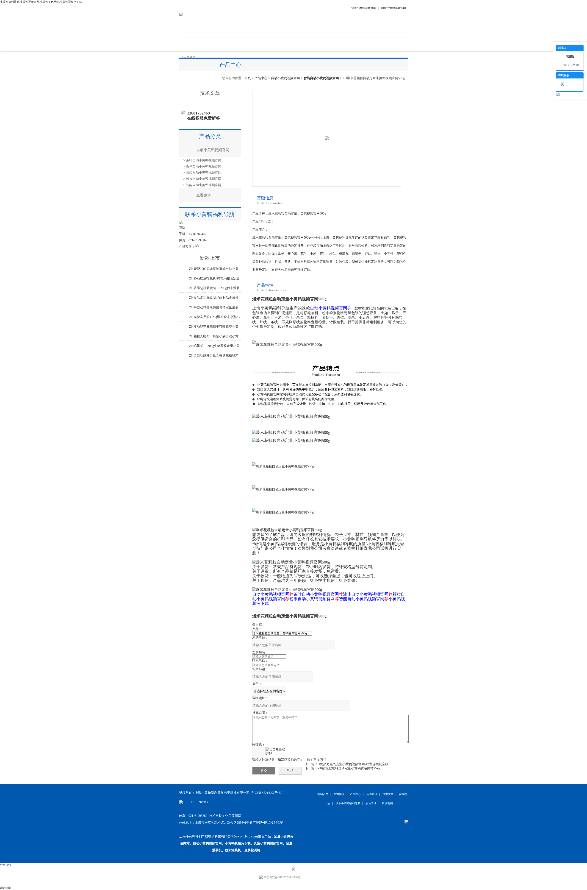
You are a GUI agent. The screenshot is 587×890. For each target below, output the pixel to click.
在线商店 (305, 44)
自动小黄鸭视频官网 (285, 78)
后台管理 (371, 803)
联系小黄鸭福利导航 (358, 44)
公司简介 (213, 44)
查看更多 (203, 195)
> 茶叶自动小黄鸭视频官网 (202, 160)
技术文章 (282, 44)
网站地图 (5, 888)
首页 (247, 78)
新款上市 (210, 258)
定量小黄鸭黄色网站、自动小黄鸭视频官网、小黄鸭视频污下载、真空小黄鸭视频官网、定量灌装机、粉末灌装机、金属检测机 (236, 843)
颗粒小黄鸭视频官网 (393, 8)
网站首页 (190, 44)
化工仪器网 (233, 815)
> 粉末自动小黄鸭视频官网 (202, 179)
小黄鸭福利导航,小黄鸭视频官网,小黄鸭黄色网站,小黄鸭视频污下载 (41, 1)
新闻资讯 (259, 44)
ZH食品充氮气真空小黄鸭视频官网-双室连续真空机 (352, 764)
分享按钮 (5, 864)
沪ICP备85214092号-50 (266, 793)
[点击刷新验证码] (275, 751)
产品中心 (236, 44)
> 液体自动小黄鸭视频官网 (202, 166)
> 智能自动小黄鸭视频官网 (202, 185)
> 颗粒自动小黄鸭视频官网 (202, 172)
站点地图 (387, 803)
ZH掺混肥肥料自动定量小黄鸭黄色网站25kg (349, 768)
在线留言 (327, 44)
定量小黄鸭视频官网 (363, 8)
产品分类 (210, 136)
